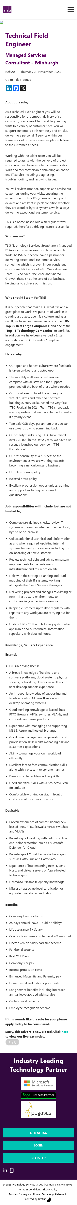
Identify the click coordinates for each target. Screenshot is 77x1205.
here (64, 1031)
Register (38, 1158)
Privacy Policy (49, 1189)
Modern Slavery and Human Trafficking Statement (37, 1194)
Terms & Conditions (29, 1189)
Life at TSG (38, 1133)
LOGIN (38, 1145)
